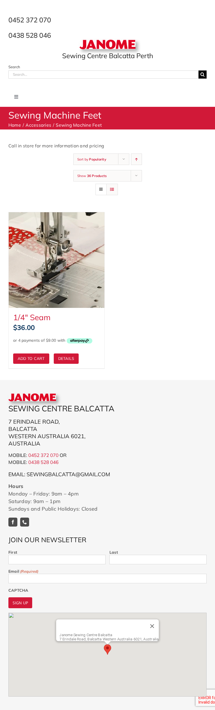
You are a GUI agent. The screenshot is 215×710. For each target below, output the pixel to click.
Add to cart (31, 358)
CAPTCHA (18, 590)
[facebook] (12, 522)
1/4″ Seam (32, 317)
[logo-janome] (107, 42)
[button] (107, 649)
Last (113, 552)
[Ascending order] (136, 159)
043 (32, 462)
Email (23, 571)
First (12, 552)
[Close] (152, 626)
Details (66, 358)
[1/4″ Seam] (56, 260)
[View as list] (112, 189)
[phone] (24, 522)
